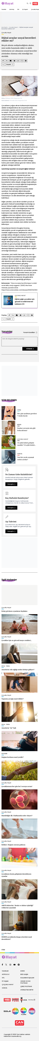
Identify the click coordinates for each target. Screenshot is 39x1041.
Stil (18, 9)
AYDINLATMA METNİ (26, 990)
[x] (6, 964)
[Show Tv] (15, 1011)
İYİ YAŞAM (5, 981)
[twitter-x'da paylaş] (6, 60)
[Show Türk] (23, 1011)
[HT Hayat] (19, 957)
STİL (3, 978)
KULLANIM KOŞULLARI (27, 978)
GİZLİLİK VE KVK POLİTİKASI (25, 982)
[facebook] (2, 964)
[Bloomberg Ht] (31, 1000)
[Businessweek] (7, 1011)
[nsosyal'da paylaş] (10, 60)
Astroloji (11, 9)
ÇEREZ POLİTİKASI (26, 986)
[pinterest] (19, 964)
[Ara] (27, 3)
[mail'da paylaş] (21, 60)
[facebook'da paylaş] (3, 60)
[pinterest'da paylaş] (25, 60)
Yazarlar (4, 9)
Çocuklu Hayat (13, 27)
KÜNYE (22, 971)
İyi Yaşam (25, 9)
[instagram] (10, 964)
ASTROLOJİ (5, 974)
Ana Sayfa (4, 27)
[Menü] (30, 3)
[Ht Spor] (23, 1000)
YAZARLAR (5, 971)
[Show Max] (31, 1011)
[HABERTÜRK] (35, 3)
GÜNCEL (4, 988)
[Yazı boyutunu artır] (3, 64)
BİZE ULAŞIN (24, 974)
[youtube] (14, 964)
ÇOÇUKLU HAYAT (7, 984)
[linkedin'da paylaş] (14, 60)
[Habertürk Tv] (15, 1000)
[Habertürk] (7, 1000)
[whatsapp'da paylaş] (18, 60)
